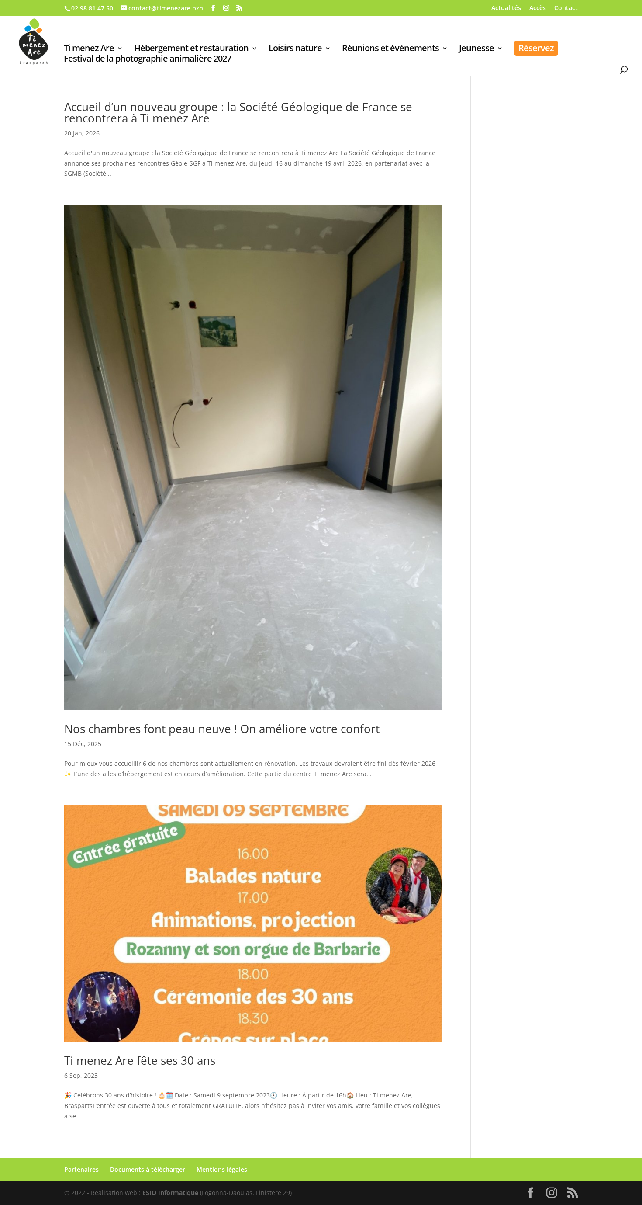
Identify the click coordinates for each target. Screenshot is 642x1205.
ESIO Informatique (170, 1192)
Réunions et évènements (390, 49)
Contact (566, 8)
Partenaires (81, 1169)
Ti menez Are (89, 49)
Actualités (506, 8)
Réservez (536, 48)
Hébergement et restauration (191, 49)
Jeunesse (476, 49)
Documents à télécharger (147, 1169)
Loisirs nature (295, 49)
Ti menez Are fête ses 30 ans (139, 1060)
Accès (537, 8)
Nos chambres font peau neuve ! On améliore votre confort (222, 728)
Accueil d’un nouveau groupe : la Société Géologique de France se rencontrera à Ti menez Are (238, 112)
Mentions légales (222, 1169)
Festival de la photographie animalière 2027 (147, 60)
